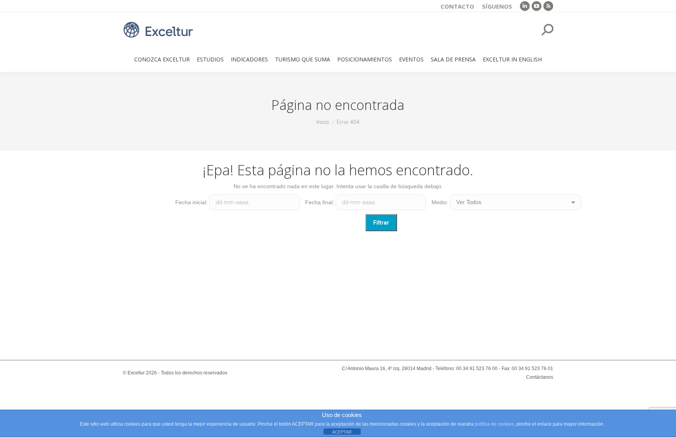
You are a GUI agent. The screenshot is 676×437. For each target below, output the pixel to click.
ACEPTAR (342, 432)
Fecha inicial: (191, 202)
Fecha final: (319, 202)
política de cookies (494, 424)
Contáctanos (539, 377)
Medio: (439, 202)
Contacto (457, 6)
